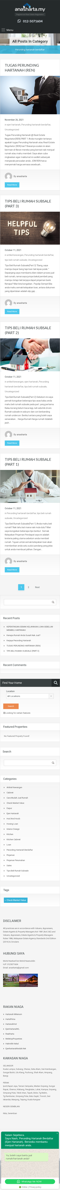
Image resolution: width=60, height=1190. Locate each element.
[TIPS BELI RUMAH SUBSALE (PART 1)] (30, 486)
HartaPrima (10, 1019)
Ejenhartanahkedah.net (16, 1048)
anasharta (22, 176)
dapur (9, 808)
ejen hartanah (13, 124)
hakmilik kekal (12, 1043)
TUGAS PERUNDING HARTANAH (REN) (24, 646)
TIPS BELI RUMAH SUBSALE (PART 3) (23, 651)
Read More (12, 185)
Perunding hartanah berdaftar (35, 124)
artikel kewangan (15, 255)
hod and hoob (13, 818)
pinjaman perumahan (16, 860)
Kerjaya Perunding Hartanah (19, 640)
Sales (9, 865)
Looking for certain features (17, 713)
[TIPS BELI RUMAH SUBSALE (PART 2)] (30, 355)
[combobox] (30, 696)
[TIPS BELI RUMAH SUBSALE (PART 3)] (30, 228)
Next (37, 587)
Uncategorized (12, 129)
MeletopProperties (14, 1039)
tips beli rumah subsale (16, 260)
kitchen (10, 834)
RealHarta (10, 1034)
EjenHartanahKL (13, 1029)
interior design (13, 829)
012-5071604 (32, 21)
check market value (15, 803)
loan (9, 845)
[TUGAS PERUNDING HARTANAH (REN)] (30, 95)
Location (10, 691)
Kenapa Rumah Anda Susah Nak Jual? (23, 635)
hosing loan (12, 824)
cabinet (10, 792)
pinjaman (11, 855)
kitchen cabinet (13, 839)
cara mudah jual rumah (17, 798)
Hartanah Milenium (14, 1014)
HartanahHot (11, 1024)
